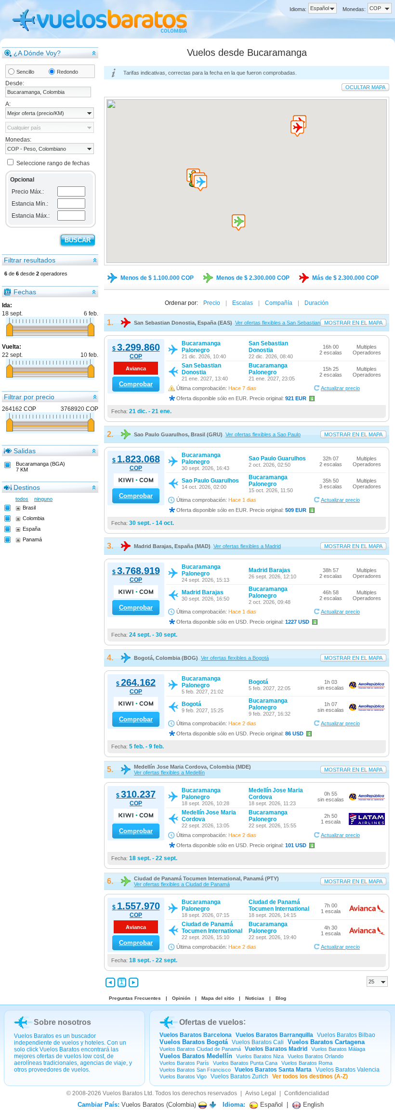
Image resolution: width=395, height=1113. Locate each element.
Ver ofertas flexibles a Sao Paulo (263, 434)
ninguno (43, 499)
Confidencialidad (306, 1093)
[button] (200, 183)
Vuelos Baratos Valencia (348, 1069)
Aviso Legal (260, 1093)
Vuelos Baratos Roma (306, 1063)
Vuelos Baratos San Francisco (195, 1070)
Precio (211, 303)
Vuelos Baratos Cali (258, 1042)
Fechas (24, 292)
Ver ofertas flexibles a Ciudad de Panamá (182, 884)
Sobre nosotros (62, 1022)
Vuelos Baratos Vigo (183, 1076)
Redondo (67, 72)
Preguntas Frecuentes (135, 998)
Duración (316, 303)
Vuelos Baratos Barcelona (195, 1035)
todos (21, 499)
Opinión (181, 998)
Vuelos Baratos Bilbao (346, 1035)
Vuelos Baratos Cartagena (326, 1042)
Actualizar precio (340, 388)
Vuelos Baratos (123, 1093)
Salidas (24, 451)
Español (270, 1104)
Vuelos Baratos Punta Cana (245, 1063)
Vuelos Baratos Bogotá (193, 1042)
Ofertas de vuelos (211, 1022)
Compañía (278, 303)
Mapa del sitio (217, 998)
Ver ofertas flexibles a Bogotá (235, 658)
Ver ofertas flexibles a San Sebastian (277, 323)
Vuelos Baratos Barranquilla (274, 1035)
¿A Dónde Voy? (37, 53)
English (312, 1104)
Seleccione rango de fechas (53, 163)
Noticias (254, 998)
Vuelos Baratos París (184, 1063)
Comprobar (136, 384)
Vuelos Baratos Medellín (195, 1056)
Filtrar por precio (29, 397)
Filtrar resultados (29, 260)
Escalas (242, 303)
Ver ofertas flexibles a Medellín (169, 772)
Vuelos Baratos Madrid (276, 1049)
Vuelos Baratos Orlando (315, 1056)
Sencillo (25, 72)
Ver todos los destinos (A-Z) (310, 1076)
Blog (281, 998)
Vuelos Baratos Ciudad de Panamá (200, 1049)
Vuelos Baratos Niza (260, 1056)
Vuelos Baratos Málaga (338, 1049)
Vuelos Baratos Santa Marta (273, 1069)
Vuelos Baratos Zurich (239, 1076)
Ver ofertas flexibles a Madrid (247, 546)
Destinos (26, 487)
